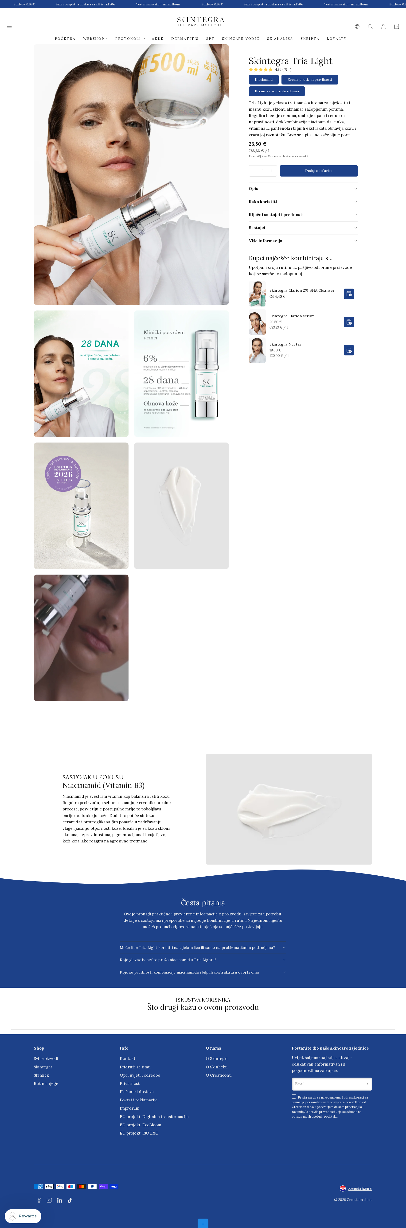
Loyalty (337, 39)
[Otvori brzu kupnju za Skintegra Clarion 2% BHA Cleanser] (349, 294)
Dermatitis (185, 39)
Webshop (94, 39)
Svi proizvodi (46, 1058)
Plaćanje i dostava (137, 1091)
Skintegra (43, 1067)
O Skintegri (217, 1058)
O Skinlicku (217, 1067)
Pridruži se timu (135, 1067)
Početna (65, 39)
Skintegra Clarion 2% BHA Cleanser (302, 290)
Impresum (129, 1108)
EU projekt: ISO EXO (139, 1133)
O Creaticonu (219, 1075)
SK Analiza (280, 39)
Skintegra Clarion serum (292, 316)
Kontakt (127, 1058)
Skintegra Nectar (285, 344)
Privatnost (130, 1083)
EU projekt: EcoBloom (140, 1124)
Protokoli (128, 39)
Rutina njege (46, 1083)
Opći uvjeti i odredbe (140, 1075)
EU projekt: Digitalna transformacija (154, 1116)
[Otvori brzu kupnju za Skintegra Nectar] (349, 350)
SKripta (310, 39)
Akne (158, 39)
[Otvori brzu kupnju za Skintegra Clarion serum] (349, 322)
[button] (9, 26)
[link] (357, 26)
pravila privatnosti (322, 1112)
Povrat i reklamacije (139, 1100)
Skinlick (41, 1075)
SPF (210, 39)
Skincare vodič (241, 39)
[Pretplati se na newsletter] (367, 1084)
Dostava (273, 156)
